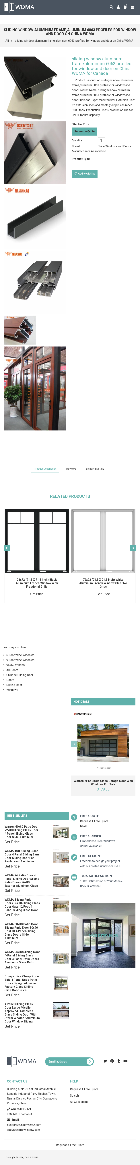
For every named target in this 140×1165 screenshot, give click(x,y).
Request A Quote (85, 131)
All (7, 40)
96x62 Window (15, 665)
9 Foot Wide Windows (20, 660)
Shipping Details (95, 468)
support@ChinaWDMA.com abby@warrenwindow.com (24, 1124)
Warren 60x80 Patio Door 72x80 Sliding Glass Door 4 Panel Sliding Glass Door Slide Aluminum (22, 832)
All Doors (12, 670)
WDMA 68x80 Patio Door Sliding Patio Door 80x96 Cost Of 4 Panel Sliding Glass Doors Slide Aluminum (21, 931)
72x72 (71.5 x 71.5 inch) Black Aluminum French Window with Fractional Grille (37, 583)
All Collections (79, 1102)
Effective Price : (81, 124)
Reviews (71, 468)
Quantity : (77, 140)
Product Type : (81, 159)
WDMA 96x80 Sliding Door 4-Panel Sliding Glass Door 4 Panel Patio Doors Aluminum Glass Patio (22, 957)
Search (74, 1095)
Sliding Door (14, 685)
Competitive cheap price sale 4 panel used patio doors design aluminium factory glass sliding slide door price (22, 983)
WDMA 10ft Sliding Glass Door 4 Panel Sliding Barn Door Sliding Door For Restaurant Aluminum (22, 856)
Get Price (12, 842)
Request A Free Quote (84, 1089)
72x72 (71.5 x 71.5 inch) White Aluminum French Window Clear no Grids (103, 583)
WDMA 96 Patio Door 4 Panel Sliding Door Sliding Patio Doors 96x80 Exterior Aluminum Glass (22, 880)
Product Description (45, 468)
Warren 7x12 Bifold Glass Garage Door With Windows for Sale (103, 782)
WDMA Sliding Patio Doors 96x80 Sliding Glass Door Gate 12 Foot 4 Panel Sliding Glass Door (22, 905)
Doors (10, 680)
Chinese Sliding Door (19, 675)
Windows (12, 690)
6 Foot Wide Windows (20, 655)
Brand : (76, 146)
